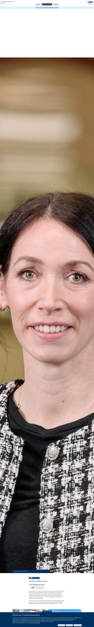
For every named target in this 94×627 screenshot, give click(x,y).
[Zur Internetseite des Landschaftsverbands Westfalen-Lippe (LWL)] (90, 3)
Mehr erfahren (61, 625)
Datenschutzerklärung (35, 622)
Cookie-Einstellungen (47, 611)
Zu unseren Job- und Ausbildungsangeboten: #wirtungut (47, 7)
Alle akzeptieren (77, 625)
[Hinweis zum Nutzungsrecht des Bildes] (45, 610)
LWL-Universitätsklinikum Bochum (7, 2)
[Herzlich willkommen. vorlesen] (30, 578)
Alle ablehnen (69, 625)
